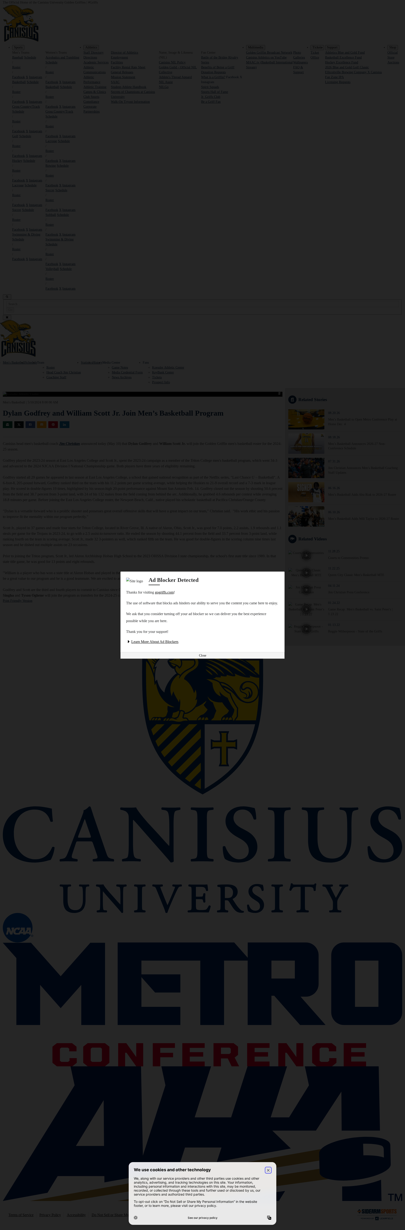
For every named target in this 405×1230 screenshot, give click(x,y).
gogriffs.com (164, 592)
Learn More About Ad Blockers (154, 642)
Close (202, 655)
